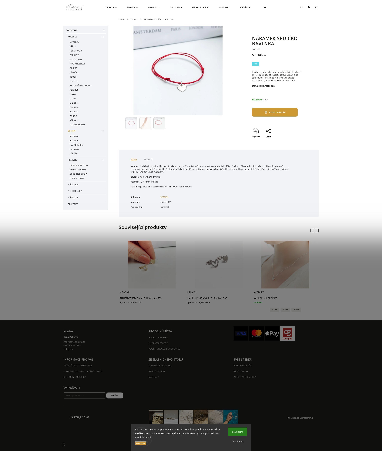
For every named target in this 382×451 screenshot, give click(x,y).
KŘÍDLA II (74, 120)
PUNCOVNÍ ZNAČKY (243, 365)
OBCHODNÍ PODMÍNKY (74, 376)
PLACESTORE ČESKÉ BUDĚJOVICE (164, 348)
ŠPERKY (72, 130)
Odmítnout (237, 441)
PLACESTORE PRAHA (158, 337)
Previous (312, 230)
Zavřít (297, 142)
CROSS (73, 94)
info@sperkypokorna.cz (74, 341)
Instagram (68, 349)
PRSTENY (74, 136)
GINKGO (73, 68)
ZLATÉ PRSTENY (77, 178)
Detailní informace (263, 85)
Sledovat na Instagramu (302, 417)
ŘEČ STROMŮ (76, 51)
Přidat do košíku (277, 112)
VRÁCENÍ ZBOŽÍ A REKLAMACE (77, 365)
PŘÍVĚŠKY (74, 153)
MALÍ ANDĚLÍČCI (77, 64)
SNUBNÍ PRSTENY (78, 169)
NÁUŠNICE (75, 140)
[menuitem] (113, 7)
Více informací (143, 436)
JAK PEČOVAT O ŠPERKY (245, 376)
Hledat (114, 395)
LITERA (73, 98)
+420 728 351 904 (72, 345)
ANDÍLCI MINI (76, 59)
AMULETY (74, 55)
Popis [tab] (134, 159)
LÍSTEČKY (74, 81)
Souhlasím (237, 431)
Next (317, 230)
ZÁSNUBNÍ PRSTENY (79, 165)
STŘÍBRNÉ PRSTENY (78, 174)
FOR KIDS (74, 90)
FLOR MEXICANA (77, 124)
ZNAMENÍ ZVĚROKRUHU (81, 85)
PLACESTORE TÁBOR (158, 343)
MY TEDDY (74, 42)
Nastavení (140, 443)
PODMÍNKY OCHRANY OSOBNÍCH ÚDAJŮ (82, 371)
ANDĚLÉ (73, 116)
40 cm (274, 309)
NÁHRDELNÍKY (76, 145)
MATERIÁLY (153, 376)
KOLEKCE (72, 36)
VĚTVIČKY (74, 72)
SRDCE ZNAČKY (241, 371)
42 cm (285, 309)
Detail (178, 294)
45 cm (296, 309)
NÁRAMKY (74, 149)
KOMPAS (74, 111)
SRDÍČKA (74, 103)
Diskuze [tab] (148, 159)
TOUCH (73, 77)
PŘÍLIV (73, 46)
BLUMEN (74, 107)
